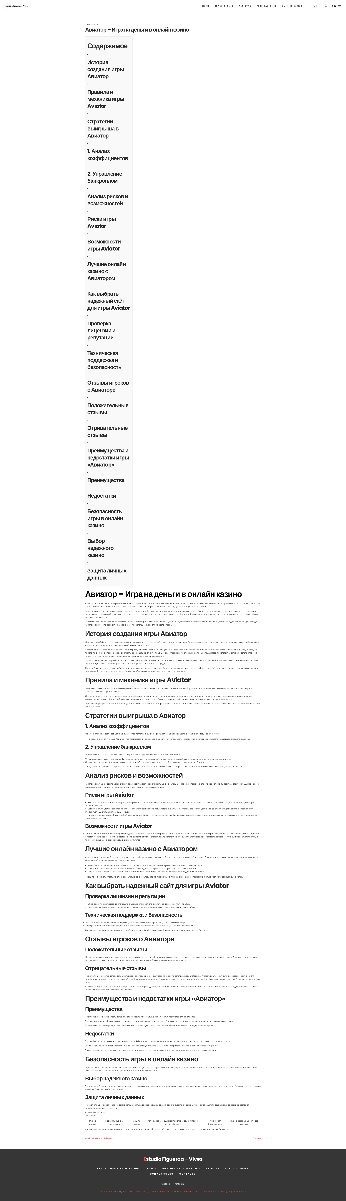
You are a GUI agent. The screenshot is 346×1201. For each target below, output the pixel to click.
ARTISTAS (213, 1168)
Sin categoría (106, 1138)
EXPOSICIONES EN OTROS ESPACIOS (173, 1168)
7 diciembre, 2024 (93, 25)
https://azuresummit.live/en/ (126, 766)
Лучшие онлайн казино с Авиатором (106, 271)
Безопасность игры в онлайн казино (105, 518)
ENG (334, 6)
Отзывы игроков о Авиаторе (108, 386)
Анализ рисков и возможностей (107, 200)
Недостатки (101, 496)
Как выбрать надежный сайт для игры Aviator (108, 301)
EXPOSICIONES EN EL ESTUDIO (119, 1168)
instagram (179, 1184)
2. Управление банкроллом (104, 177)
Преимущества (105, 480)
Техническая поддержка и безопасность (104, 360)
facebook (166, 1184)
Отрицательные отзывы (107, 431)
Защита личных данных (106, 574)
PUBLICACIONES (237, 1168)
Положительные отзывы (107, 409)
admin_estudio (91, 1138)
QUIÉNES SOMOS (162, 1173)
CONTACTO (187, 1173)
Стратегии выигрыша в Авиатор (103, 128)
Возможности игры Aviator (104, 245)
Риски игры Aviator (101, 222)
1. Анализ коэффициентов (107, 154)
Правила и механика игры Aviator (105, 99)
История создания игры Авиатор (105, 69)
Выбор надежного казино (100, 548)
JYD (246, 1191)
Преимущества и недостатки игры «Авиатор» (108, 457)
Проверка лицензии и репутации (101, 330)
